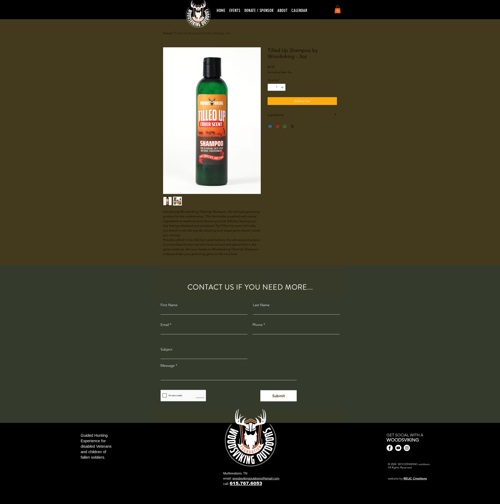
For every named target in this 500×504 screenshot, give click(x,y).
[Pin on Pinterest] (277, 126)
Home (167, 33)
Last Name (261, 305)
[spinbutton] (276, 87)
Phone (257, 324)
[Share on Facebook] (270, 126)
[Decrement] (270, 87)
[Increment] (282, 87)
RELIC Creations (415, 478)
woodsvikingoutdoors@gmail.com (255, 478)
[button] (234, 10)
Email (165, 324)
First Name (169, 305)
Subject (166, 349)
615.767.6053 (246, 483)
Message (168, 365)
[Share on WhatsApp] (285, 126)
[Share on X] (292, 126)
